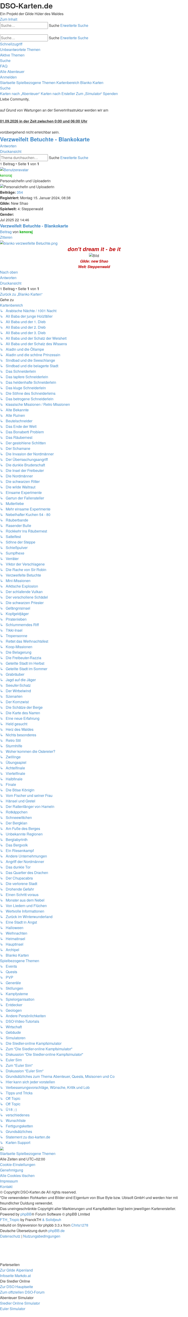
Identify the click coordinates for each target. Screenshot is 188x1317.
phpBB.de (56, 1230)
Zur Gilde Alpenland (16, 1270)
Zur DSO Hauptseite (16, 1286)
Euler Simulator (12, 1308)
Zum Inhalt (8, 19)
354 (20, 192)
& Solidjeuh (51, 1219)
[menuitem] (20, 49)
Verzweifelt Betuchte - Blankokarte (45, 139)
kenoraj (6, 175)
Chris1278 (79, 1225)
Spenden (110, 93)
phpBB (26, 1214)
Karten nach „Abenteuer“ (20, 93)
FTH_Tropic (9, 1219)
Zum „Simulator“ (89, 93)
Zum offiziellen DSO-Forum (22, 1292)
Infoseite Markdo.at (15, 1275)
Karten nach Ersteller (58, 93)
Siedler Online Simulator (20, 1303)
